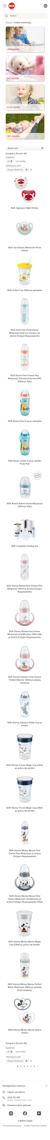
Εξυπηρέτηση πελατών (14, 1086)
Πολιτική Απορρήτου (12, 1126)
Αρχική (9, 23)
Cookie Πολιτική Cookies (35, 1126)
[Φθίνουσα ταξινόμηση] (31, 170)
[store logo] (11, 6)
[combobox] (23, 15)
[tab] (25, 148)
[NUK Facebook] (25, 1113)
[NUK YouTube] (39, 1113)
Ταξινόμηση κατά (13, 166)
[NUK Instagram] (11, 1113)
